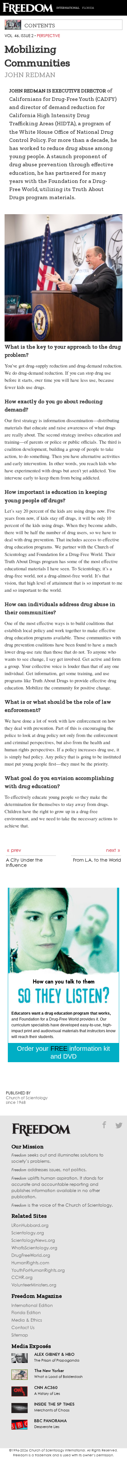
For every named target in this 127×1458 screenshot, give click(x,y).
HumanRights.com (30, 1263)
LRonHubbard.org (30, 1226)
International (67, 7)
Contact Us (23, 1328)
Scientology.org (27, 1233)
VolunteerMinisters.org (33, 1285)
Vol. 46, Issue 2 (19, 36)
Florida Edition (26, 1313)
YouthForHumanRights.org (38, 1271)
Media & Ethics (26, 1320)
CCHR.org (22, 1278)
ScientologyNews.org (33, 1241)
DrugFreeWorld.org (30, 1256)
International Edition (32, 1306)
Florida (88, 7)
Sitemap (19, 1335)
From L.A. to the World (97, 860)
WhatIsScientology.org (34, 1248)
